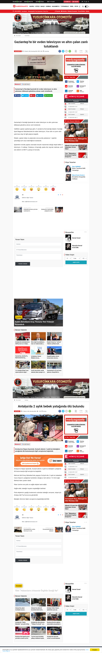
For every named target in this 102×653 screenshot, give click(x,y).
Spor (76, 6)
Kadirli (31, 6)
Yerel (72, 6)
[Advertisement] (38, 109)
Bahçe (43, 6)
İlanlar (87, 11)
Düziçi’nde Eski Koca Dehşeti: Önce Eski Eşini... (39, 11)
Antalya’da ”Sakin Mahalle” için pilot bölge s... (22, 624)
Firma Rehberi (81, 11)
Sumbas (48, 6)
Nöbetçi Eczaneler (72, 11)
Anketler (64, 11)
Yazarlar (58, 11)
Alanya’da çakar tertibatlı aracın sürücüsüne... (20, 609)
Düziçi (37, 6)
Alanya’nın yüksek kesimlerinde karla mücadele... (36, 609)
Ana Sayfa (18, 35)
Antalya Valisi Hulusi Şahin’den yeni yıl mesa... (53, 609)
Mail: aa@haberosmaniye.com (29, 201)
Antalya (26, 400)
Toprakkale (65, 6)
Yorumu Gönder (22, 263)
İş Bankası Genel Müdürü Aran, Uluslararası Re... (36, 358)
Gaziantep (27, 35)
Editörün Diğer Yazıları (27, 197)
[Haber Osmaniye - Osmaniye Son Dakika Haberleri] (21, 6)
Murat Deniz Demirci (78, 175)
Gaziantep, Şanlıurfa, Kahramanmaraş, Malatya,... (21, 357)
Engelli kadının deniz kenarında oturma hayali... (53, 358)
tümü (85, 231)
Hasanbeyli (56, 6)
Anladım (94, 650)
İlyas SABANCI (76, 166)
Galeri (76, 1)
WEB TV (68, 1)
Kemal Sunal (76, 238)
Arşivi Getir (76, 262)
